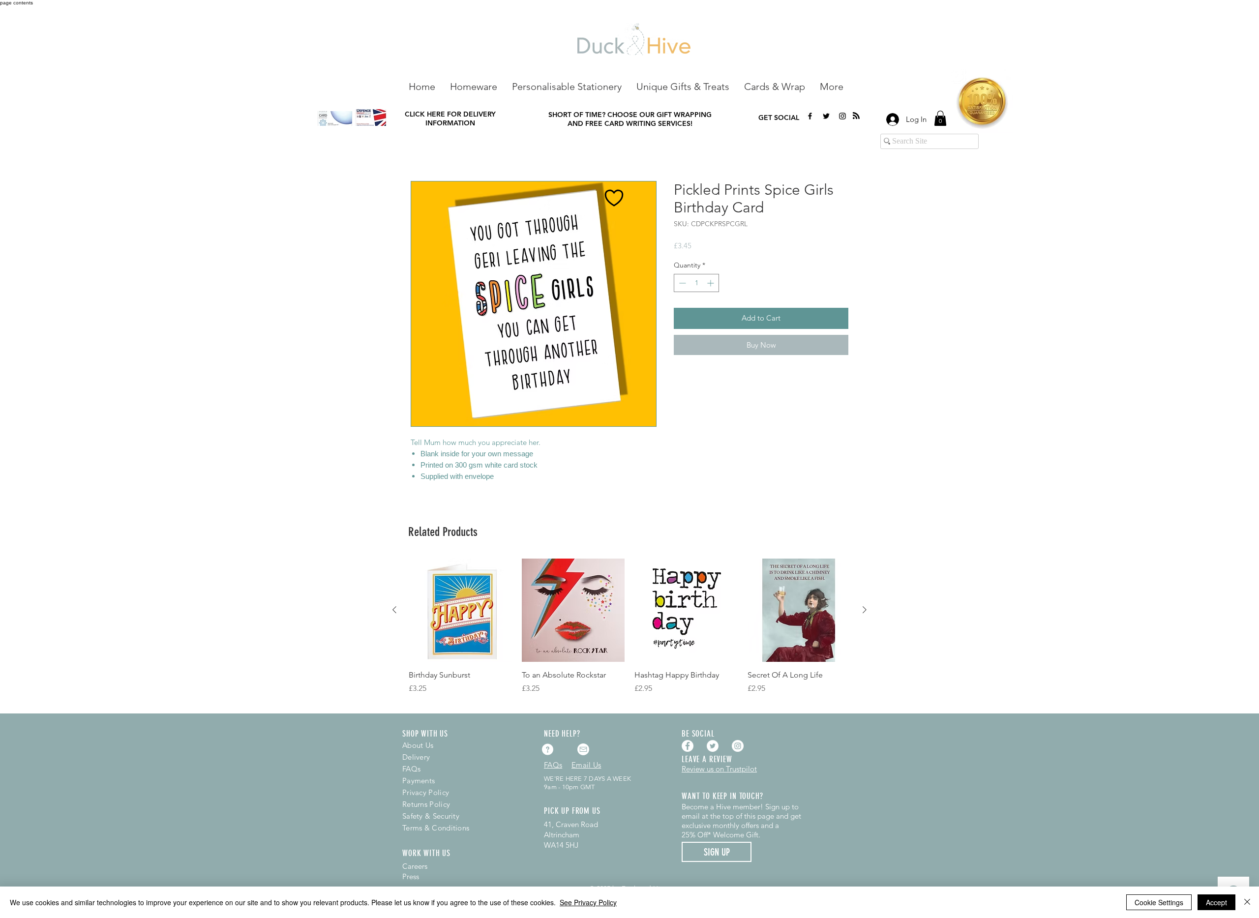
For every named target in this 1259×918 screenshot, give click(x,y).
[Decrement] (681, 283)
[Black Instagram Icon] (842, 116)
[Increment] (711, 283)
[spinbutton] (696, 283)
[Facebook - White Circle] (687, 746)
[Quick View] (460, 610)
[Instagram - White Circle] (738, 746)
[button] (474, 86)
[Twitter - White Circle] (713, 746)
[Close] (1247, 902)
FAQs (411, 768)
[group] (629, 632)
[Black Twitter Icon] (826, 116)
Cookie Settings (1159, 902)
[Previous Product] (394, 610)
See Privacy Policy (588, 902)
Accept (1216, 902)
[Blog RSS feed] (856, 116)
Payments (418, 780)
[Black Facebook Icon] (810, 116)
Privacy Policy (425, 792)
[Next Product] (864, 610)
